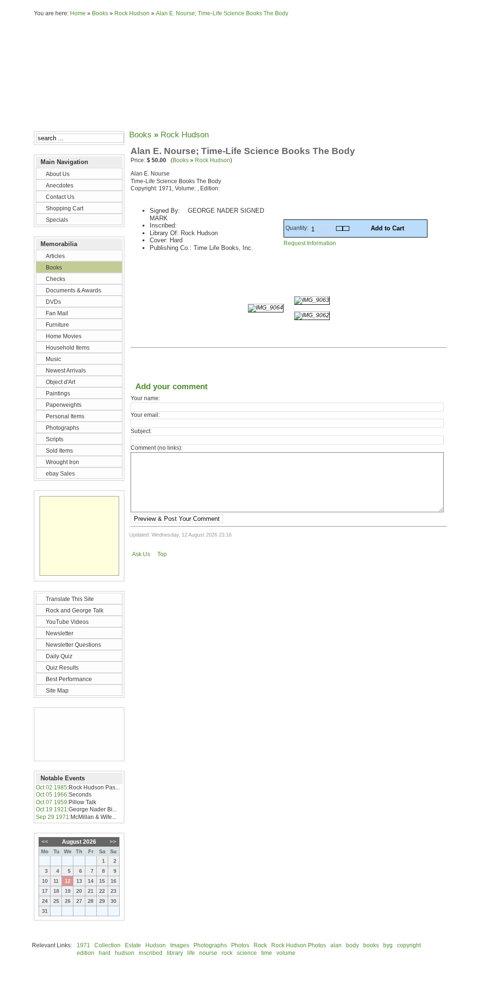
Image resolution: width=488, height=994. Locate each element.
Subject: (141, 431)
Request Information (310, 243)
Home (78, 13)
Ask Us (141, 554)
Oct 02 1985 (51, 787)
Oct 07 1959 (51, 802)
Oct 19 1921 (51, 809)
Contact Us (241, 115)
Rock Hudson (132, 13)
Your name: (145, 398)
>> (113, 842)
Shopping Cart (287, 115)
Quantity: (297, 228)
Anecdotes (199, 115)
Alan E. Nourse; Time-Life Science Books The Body (222, 13)
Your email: (145, 415)
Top (162, 554)
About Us (159, 115)
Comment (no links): (157, 448)
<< (44, 842)
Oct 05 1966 (51, 794)
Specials (330, 115)
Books (100, 13)
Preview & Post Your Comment (177, 518)
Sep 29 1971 (52, 817)
